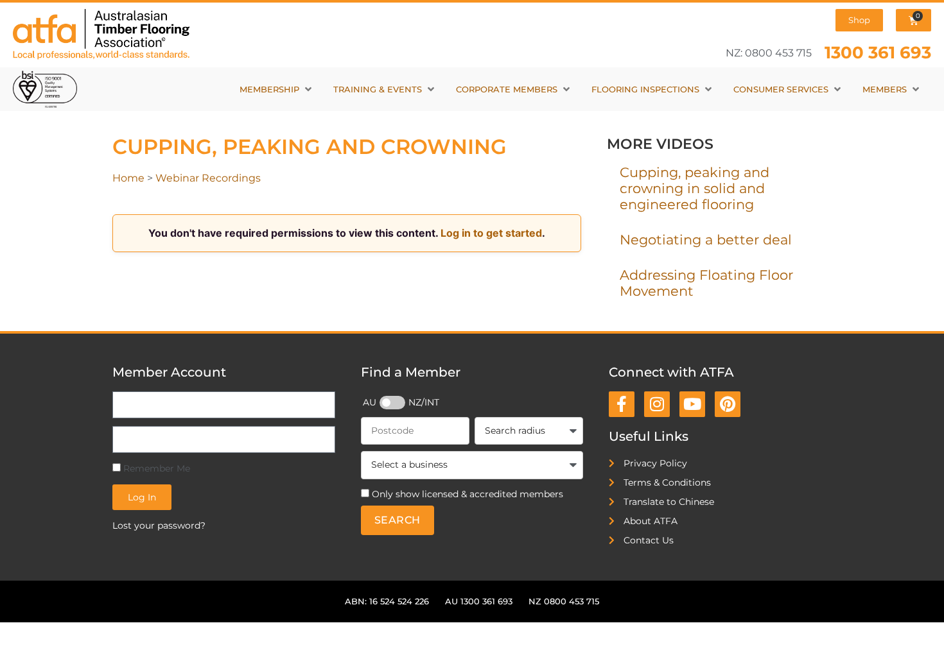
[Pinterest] (727, 404)
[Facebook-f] (621, 404)
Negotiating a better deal (706, 240)
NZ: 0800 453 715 (769, 53)
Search (397, 520)
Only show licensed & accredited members (467, 494)
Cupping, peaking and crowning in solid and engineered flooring (694, 188)
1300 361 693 (878, 52)
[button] (277, 89)
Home (128, 178)
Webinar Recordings (208, 178)
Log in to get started (491, 232)
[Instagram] (657, 404)
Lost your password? (158, 525)
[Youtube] (692, 404)
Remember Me (155, 468)
